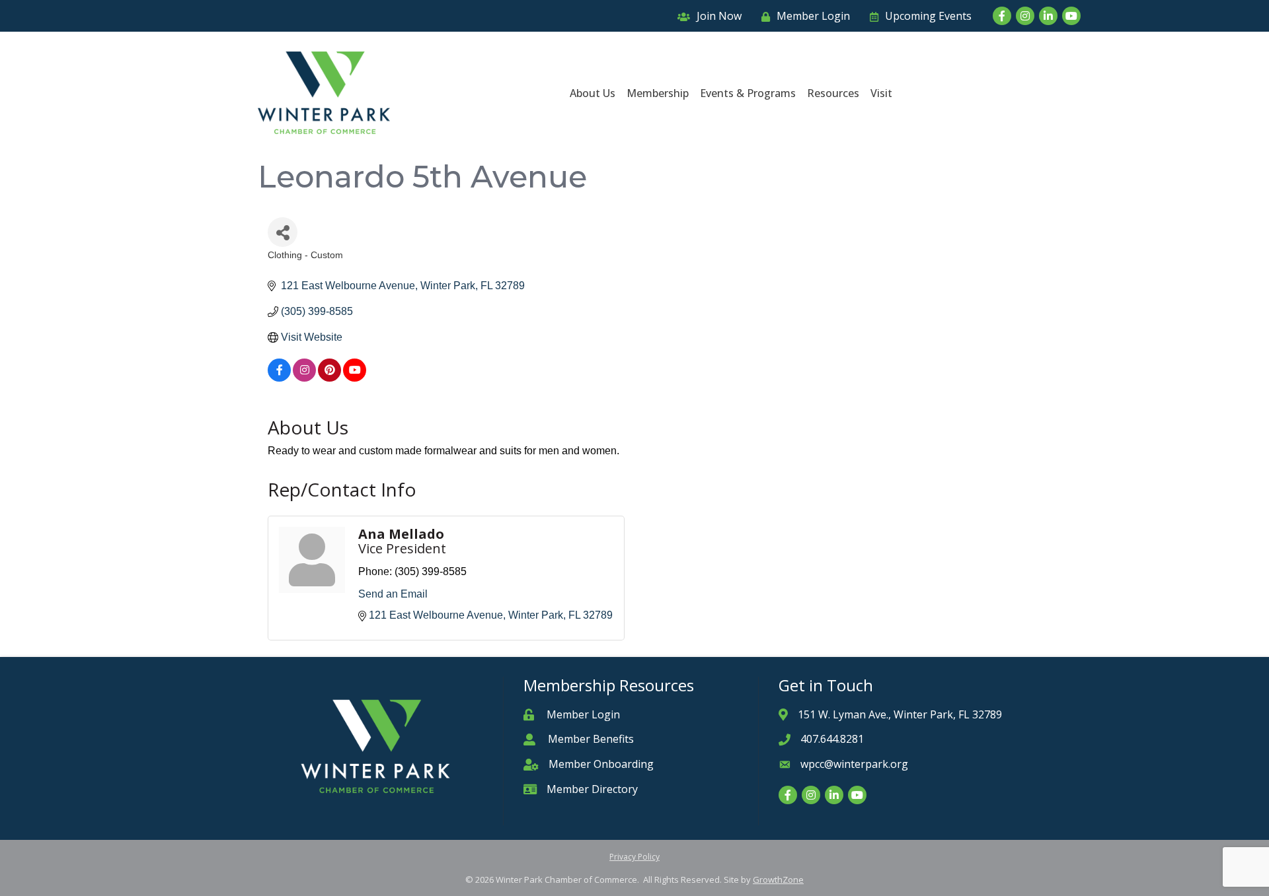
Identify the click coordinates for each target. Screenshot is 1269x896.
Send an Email (393, 594)
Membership (658, 93)
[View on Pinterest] (329, 378)
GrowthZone (778, 879)
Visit (881, 93)
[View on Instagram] (304, 378)
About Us (592, 93)
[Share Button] (282, 232)
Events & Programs (748, 93)
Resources (833, 93)
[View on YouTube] (354, 378)
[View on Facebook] (279, 378)
